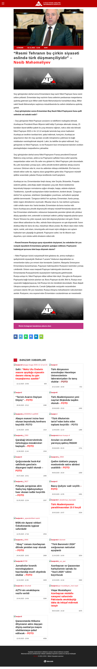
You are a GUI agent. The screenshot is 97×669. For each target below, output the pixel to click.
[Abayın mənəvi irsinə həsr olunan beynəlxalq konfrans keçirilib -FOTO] (31, 414)
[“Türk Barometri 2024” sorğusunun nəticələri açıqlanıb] (66, 539)
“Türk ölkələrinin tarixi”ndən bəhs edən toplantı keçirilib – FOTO (64, 421)
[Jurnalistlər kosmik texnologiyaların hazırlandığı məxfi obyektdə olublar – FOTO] (31, 561)
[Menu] (4, 4)
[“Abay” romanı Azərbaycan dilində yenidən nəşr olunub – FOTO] (31, 539)
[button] (41, 336)
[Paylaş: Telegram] (36, 336)
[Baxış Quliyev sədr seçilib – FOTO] (66, 481)
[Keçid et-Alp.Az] (48, 3)
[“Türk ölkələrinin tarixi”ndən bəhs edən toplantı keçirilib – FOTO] (66, 414)
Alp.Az (35, 656)
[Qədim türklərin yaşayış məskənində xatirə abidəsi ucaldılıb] (66, 457)
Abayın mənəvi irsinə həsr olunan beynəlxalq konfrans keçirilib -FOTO (30, 421)
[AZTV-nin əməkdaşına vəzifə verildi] (31, 586)
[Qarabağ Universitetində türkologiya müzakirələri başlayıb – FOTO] (31, 435)
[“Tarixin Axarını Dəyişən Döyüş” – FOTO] (31, 392)
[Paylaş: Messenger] (31, 336)
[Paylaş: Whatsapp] (26, 336)
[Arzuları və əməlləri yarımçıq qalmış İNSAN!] (66, 435)
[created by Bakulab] (48, 661)
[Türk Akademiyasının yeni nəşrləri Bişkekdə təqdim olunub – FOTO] (66, 392)
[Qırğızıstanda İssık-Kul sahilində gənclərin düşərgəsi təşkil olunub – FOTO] (31, 457)
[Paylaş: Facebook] (16, 336)
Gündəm (20, 48)
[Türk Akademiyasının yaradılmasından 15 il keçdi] (66, 500)
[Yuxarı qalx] (90, 662)
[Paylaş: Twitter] (21, 336)
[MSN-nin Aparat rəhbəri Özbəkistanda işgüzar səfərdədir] (31, 518)
